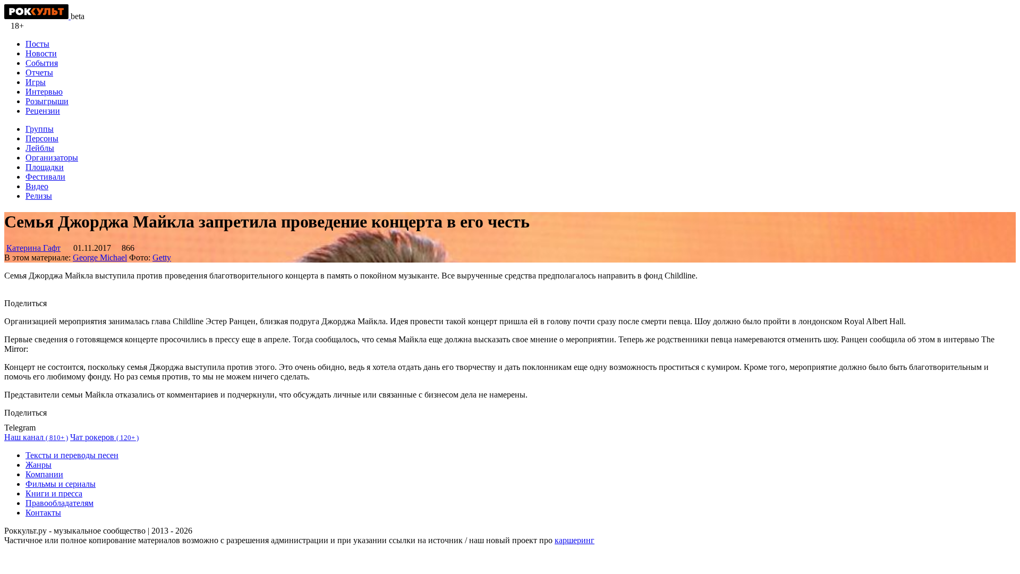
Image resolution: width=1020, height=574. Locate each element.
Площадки (45, 167)
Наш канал (36, 437)
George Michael (100, 257)
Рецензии (43, 110)
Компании (44, 474)
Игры (36, 82)
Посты (37, 43)
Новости (41, 53)
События (42, 62)
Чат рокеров (104, 437)
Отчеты (39, 72)
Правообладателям (60, 503)
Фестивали (45, 176)
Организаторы (52, 157)
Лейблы (40, 148)
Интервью (44, 91)
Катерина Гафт (33, 247)
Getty (161, 257)
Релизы (39, 195)
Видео (37, 186)
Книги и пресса (54, 493)
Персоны (42, 138)
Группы (40, 128)
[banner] (37, 16)
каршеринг (574, 540)
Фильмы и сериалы (61, 483)
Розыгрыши (47, 101)
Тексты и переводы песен (72, 455)
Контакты (43, 512)
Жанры (39, 464)
